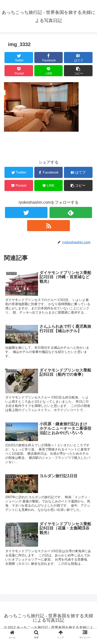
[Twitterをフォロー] (26, 212)
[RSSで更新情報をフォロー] (48, 225)
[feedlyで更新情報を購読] (70, 212)
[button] (87, 487)
